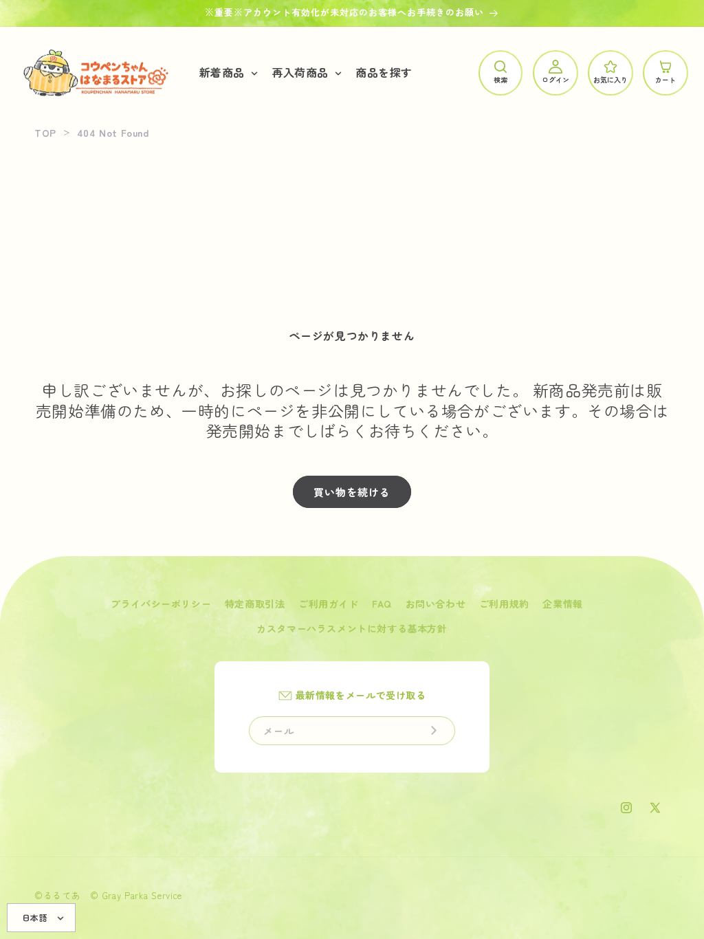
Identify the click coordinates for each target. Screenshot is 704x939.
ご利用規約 (504, 603)
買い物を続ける (352, 492)
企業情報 (562, 603)
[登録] (433, 730)
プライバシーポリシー (161, 603)
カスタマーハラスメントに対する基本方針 (351, 628)
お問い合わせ (436, 603)
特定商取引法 (255, 603)
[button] (227, 72)
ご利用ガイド (328, 603)
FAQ (382, 603)
